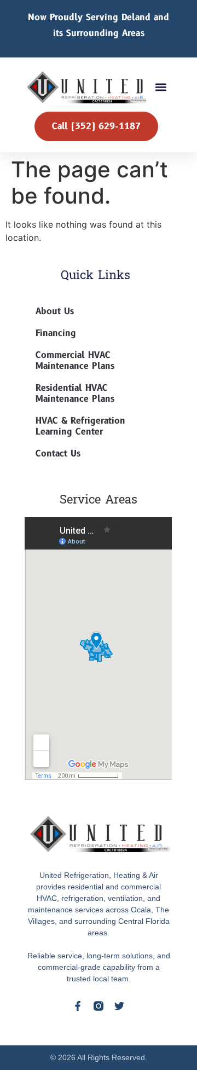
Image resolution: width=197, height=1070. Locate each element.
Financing (56, 333)
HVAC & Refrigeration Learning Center (80, 426)
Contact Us (58, 454)
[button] (161, 87)
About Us (55, 311)
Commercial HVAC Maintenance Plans (75, 360)
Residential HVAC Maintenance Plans (75, 393)
